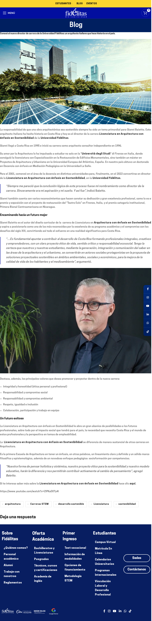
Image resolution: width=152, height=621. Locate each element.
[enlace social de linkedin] (120, 611)
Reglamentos (13, 582)
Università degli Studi (96, 153)
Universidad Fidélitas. (106, 178)
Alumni (8, 565)
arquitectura (13, 504)
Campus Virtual (105, 542)
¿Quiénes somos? (16, 548)
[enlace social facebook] (104, 611)
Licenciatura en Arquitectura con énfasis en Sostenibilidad (45, 178)
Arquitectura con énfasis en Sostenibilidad (122, 222)
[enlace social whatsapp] (125, 611)
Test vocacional (75, 548)
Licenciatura (101, 504)
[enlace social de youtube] (115, 611)
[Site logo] (76, 13)
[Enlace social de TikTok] (130, 611)
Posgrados (41, 559)
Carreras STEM (39, 504)
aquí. (132, 483)
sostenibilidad (127, 504)
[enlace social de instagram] (109, 611)
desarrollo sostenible (71, 504)
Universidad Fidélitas (54, 138)
